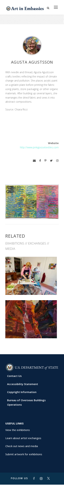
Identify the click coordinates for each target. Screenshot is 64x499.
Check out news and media (21, 446)
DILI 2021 (32, 330)
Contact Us (14, 376)
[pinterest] (45, 160)
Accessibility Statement (22, 384)
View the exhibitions (17, 430)
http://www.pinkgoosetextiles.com (39, 147)
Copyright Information (21, 392)
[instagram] (57, 160)
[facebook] (40, 160)
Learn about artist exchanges (23, 438)
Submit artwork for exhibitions (23, 454)
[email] (34, 160)
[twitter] (51, 160)
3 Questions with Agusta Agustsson (32, 285)
